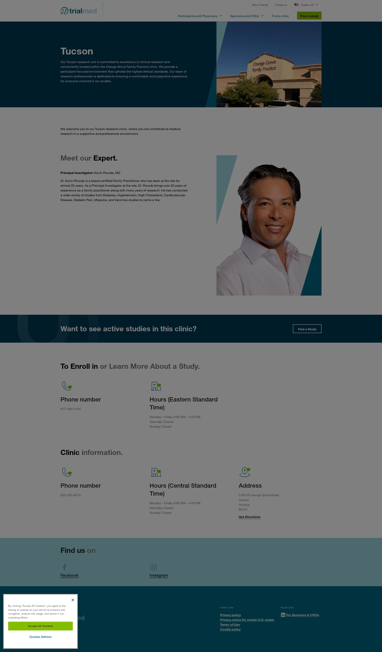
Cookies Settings (40, 636)
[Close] (72, 600)
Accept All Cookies (40, 626)
